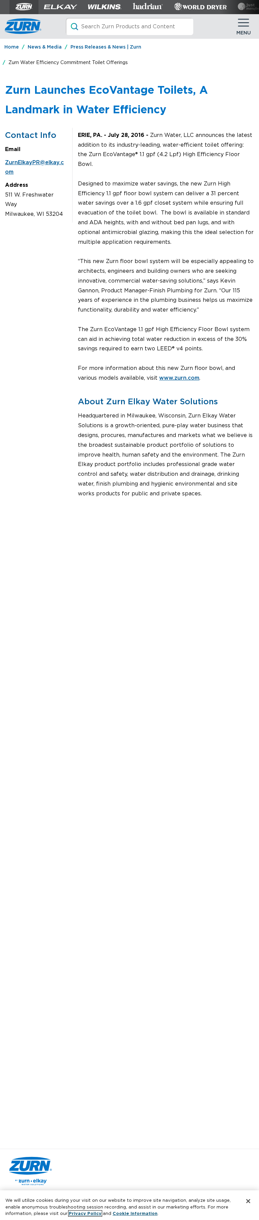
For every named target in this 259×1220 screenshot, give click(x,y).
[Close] (248, 1201)
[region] (129, 1205)
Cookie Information (135, 1213)
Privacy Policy (85, 1213)
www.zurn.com (179, 378)
